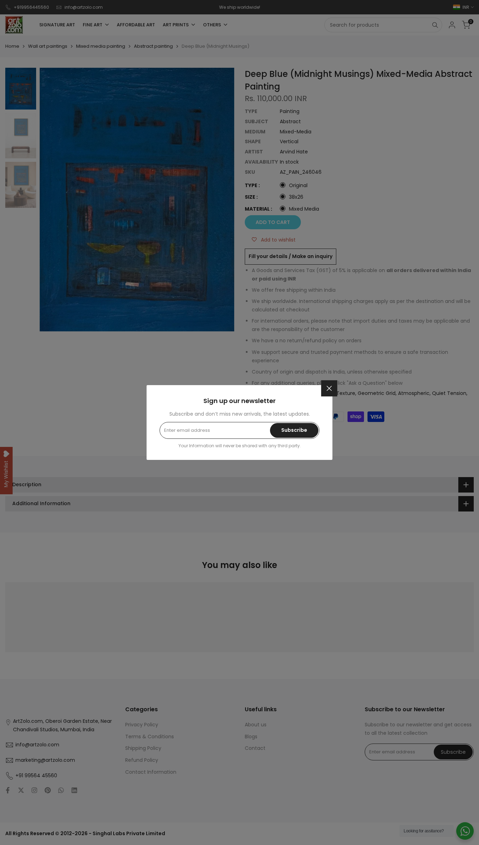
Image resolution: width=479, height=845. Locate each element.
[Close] (329, 388)
